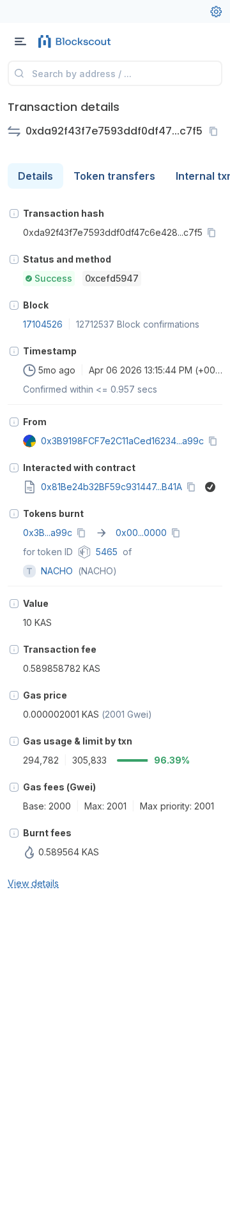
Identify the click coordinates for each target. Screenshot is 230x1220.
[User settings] (216, 11)
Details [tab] (35, 176)
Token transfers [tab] (114, 176)
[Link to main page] (76, 41)
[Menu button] (20, 41)
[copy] (216, 131)
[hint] (14, 213)
